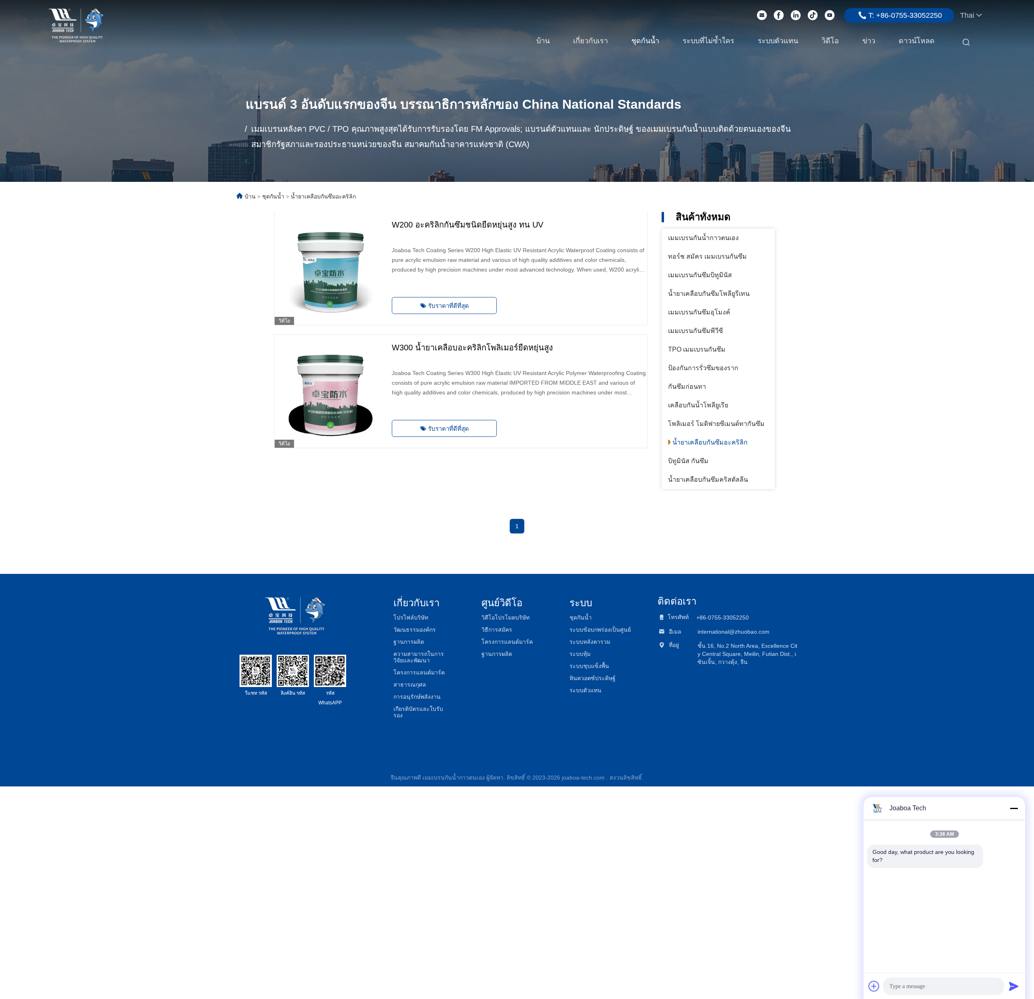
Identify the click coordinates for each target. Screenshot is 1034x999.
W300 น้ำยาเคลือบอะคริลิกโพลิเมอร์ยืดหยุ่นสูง (472, 347)
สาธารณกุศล (409, 684)
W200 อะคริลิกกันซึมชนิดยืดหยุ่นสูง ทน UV (467, 224)
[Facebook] (778, 15)
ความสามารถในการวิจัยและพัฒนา (418, 657)
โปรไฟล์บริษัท (410, 617)
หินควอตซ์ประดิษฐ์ (593, 678)
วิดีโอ (830, 41)
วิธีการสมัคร (496, 629)
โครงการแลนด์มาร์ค (419, 672)
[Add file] (874, 986)
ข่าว (868, 41)
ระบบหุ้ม (580, 654)
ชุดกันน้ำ (645, 41)
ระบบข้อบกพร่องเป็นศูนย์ (600, 629)
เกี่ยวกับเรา (590, 41)
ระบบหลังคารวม (590, 642)
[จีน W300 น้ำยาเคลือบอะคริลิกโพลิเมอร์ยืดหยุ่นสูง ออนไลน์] (331, 391)
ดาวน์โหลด (917, 41)
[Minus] (1014, 808)
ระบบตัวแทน (778, 41)
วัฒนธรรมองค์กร (414, 629)
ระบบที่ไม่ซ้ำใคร (708, 41)
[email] (761, 15)
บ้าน (543, 41)
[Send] (1013, 986)
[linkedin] (795, 15)
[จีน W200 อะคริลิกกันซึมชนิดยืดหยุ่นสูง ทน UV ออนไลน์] (331, 268)
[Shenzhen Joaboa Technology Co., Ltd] (76, 24)
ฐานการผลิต (408, 642)
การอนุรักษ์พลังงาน (417, 696)
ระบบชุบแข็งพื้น (589, 666)
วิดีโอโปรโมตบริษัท (505, 617)
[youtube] (829, 15)
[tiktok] (812, 15)
